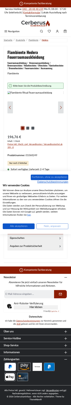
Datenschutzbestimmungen (28, 321)
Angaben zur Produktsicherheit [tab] (26, 246)
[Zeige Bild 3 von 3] (32, 128)
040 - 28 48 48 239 (33, 9)
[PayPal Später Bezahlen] (10, 367)
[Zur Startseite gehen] (35, 23)
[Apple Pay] (10, 377)
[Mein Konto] (57, 32)
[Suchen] (42, 32)
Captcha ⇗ (51, 311)
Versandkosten (52, 390)
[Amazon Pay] (24, 367)
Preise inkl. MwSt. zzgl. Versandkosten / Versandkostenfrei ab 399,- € (34, 145)
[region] (35, 107)
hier (29, 215)
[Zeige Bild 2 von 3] (27, 128)
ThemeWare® (35, 400)
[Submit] (60, 294)
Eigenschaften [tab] (17, 238)
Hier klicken (35, 307)
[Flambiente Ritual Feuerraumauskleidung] (35, 111)
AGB (19, 324)
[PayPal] (49, 367)
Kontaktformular (31, 13)
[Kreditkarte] (22, 377)
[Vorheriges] (10, 107)
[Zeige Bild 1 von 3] (22, 128)
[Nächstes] (61, 107)
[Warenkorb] (65, 32)
